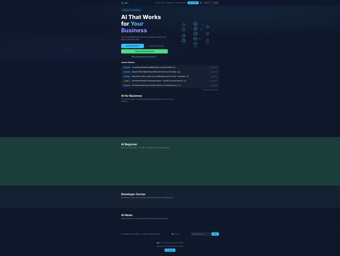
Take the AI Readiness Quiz (144, 51)
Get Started (170, 250)
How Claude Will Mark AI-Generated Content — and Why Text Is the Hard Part (159, 81)
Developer (127, 67)
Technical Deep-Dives (156, 46)
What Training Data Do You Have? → (144, 57)
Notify (215, 234)
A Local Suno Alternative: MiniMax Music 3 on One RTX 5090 (153, 67)
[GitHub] (201, 3)
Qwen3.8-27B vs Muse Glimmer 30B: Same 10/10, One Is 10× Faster (156, 72)
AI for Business (160, 3)
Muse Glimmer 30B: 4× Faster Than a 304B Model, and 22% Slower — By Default (160, 76)
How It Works (193, 3)
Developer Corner (180, 3)
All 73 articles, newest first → (211, 89)
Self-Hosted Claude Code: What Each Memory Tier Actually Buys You (156, 85)
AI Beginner (169, 3)
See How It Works (132, 46)
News (126, 81)
